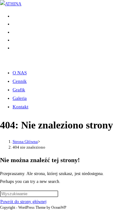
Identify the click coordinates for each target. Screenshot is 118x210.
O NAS (20, 72)
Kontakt (20, 106)
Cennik (20, 81)
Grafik (19, 89)
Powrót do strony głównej (23, 201)
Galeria (20, 98)
